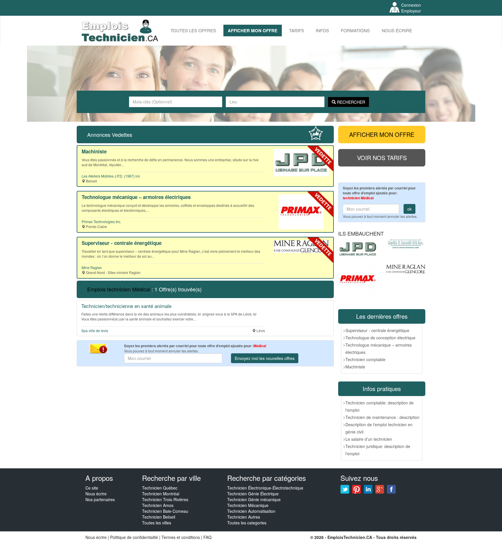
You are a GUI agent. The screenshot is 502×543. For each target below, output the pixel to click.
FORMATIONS (355, 30)
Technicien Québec (160, 488)
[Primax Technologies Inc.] (357, 280)
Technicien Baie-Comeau (165, 511)
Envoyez (265, 358)
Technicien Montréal (160, 494)
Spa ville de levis (94, 330)
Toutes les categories (246, 523)
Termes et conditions (181, 537)
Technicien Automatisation (251, 511)
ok (409, 209)
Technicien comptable (365, 359)
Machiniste (355, 367)
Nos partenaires (100, 499)
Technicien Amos (157, 505)
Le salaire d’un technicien (368, 439)
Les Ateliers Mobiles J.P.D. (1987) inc (111, 175)
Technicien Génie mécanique (254, 499)
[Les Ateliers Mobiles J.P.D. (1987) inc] (357, 249)
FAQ (207, 537)
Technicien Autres (243, 517)
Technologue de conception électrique (380, 338)
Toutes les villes (156, 523)
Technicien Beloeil (158, 517)
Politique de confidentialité (134, 537)
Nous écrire (397, 30)
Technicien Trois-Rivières (165, 499)
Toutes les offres (193, 30)
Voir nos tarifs (382, 157)
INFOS (322, 30)
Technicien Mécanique (247, 505)
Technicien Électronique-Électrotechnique (265, 488)
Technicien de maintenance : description (382, 417)
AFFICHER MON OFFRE (252, 30)
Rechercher (350, 102)
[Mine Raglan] (405, 269)
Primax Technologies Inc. (101, 221)
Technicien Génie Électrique (253, 494)
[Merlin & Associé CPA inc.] (405, 244)
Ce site (91, 488)
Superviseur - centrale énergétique (377, 330)
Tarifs (296, 30)
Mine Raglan (92, 267)
